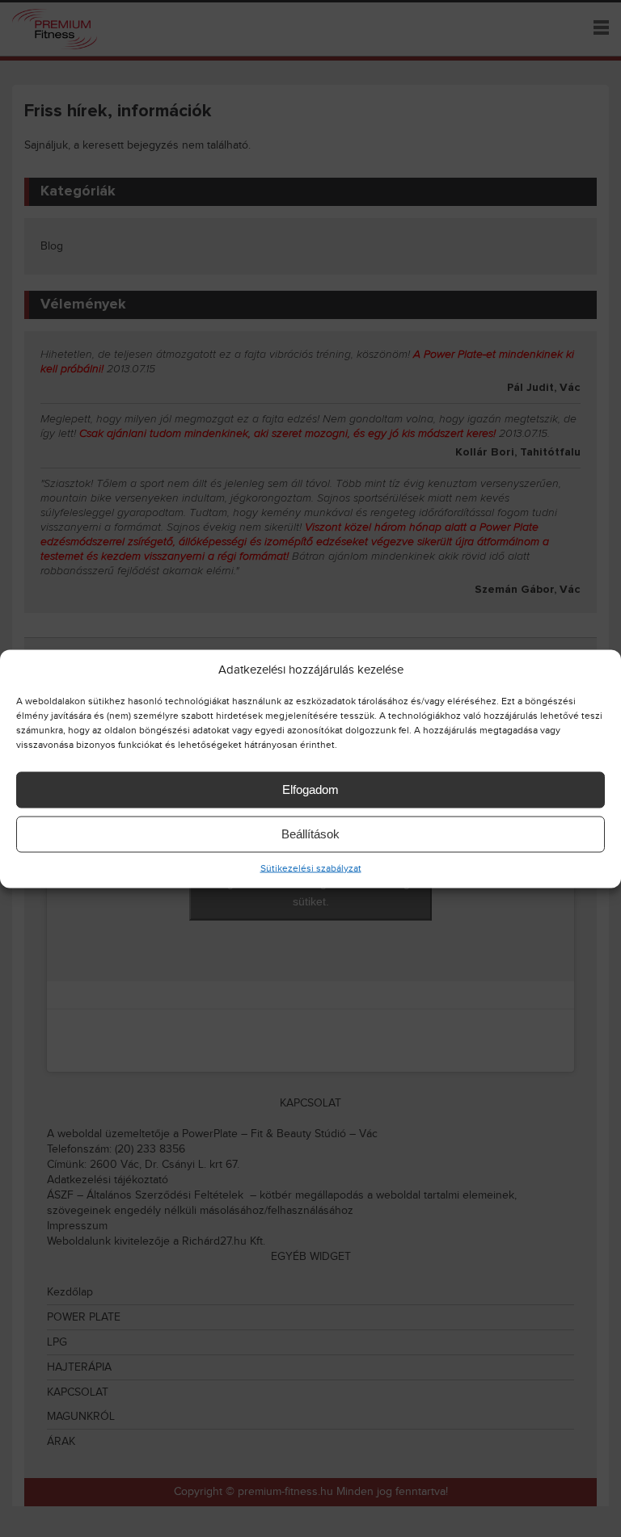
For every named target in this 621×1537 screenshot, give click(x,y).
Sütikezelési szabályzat (310, 867)
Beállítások (310, 834)
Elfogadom (310, 789)
